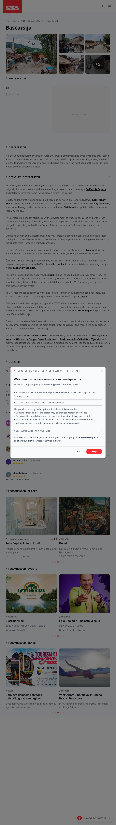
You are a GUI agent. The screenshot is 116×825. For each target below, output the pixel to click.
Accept (94, 451)
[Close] (102, 371)
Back (79, 451)
